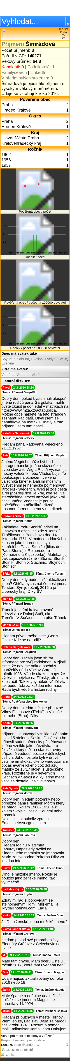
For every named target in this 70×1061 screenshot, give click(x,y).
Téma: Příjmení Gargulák (19, 392)
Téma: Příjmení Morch (17, 793)
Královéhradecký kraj (21, 143)
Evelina (37, 359)
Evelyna (7, 363)
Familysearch (14, 72)
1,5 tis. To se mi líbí (19, 1050)
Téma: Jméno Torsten (50, 573)
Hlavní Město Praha (20, 137)
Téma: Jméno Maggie (49, 972)
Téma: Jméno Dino (50, 868)
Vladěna (7, 375)
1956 (6, 159)
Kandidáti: (12, 66)
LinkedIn (38, 72)
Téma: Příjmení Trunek (18, 603)
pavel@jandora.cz (27, 1045)
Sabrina (23, 359)
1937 (6, 165)
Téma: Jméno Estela (46, 955)
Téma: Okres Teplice (16, 629)
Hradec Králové (16, 110)
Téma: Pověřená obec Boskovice (25, 701)
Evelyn (50, 359)
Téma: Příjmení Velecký (18, 438)
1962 (6, 154)
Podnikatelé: (40, 66)
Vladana (23, 375)
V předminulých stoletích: (27, 78)
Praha (7, 104)
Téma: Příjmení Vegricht (51, 455)
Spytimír (8, 359)
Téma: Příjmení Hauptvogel (21, 727)
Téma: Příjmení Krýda (17, 894)
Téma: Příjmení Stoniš (17, 520)
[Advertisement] (35, 8)
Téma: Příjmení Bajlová (51, 1010)
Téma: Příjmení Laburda (19, 835)
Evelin (62, 359)
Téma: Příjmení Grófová (18, 933)
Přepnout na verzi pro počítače (23, 1040)
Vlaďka (37, 375)
